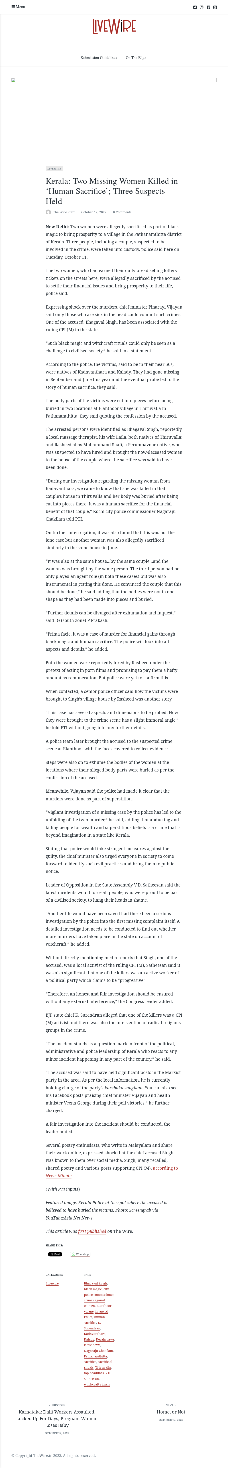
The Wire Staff (64, 212)
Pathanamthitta (95, 1356)
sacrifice (90, 1362)
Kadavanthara (95, 1334)
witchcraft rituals (97, 1384)
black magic (93, 1289)
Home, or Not (171, 1412)
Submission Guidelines (99, 57)
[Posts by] (49, 212)
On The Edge (136, 57)
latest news (92, 1345)
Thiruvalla (103, 1367)
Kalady (89, 1339)
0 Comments (122, 212)
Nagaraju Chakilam (98, 1351)
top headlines (94, 1373)
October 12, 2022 (93, 212)
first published (92, 1231)
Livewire (54, 168)
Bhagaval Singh (95, 1283)
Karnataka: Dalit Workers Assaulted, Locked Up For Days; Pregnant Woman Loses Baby (57, 1418)
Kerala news (105, 1339)
